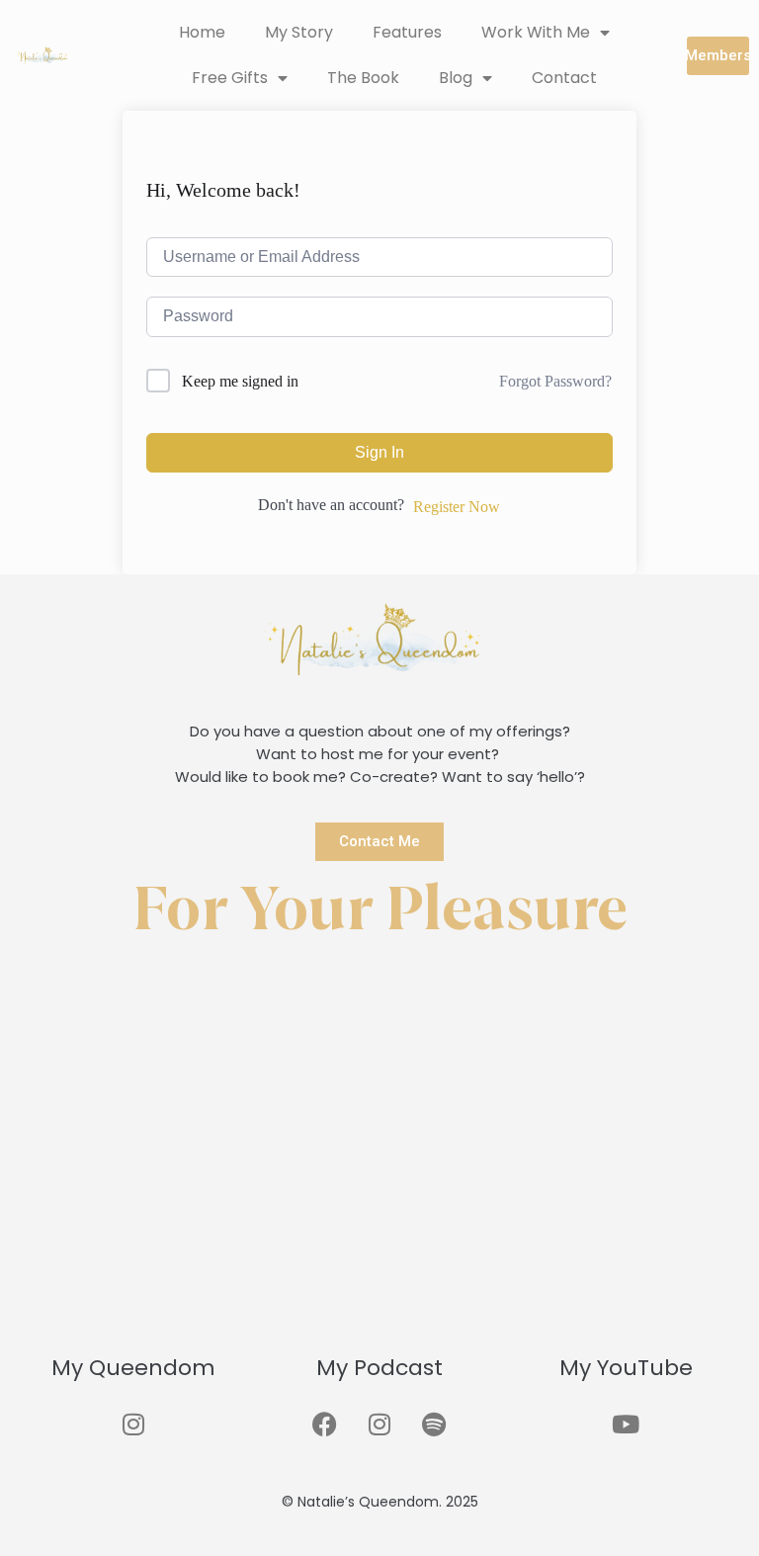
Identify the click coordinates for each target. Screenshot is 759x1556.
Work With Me (535, 32)
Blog (455, 77)
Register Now (456, 506)
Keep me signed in (240, 381)
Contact (564, 77)
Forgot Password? (555, 381)
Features (407, 32)
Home (202, 32)
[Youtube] (625, 1423)
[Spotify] (434, 1423)
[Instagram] (133, 1423)
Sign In (379, 452)
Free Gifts (230, 77)
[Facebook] (325, 1423)
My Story (299, 32)
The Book (363, 77)
